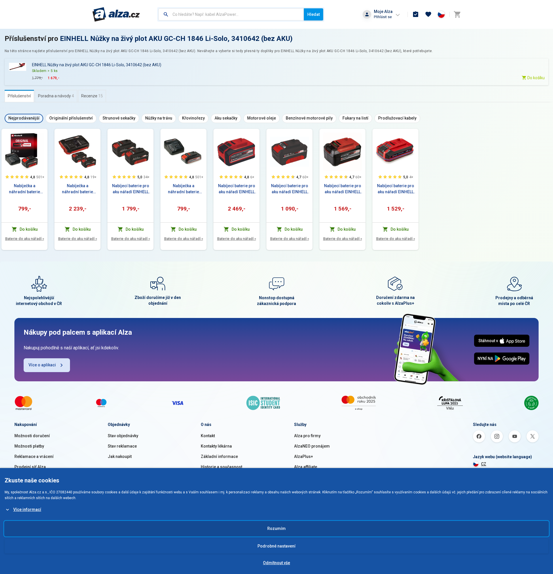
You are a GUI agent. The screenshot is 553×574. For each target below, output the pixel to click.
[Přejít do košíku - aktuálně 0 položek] (457, 14)
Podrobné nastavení (276, 546)
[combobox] (231, 14)
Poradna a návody (56, 96)
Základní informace (219, 456)
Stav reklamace (122, 446)
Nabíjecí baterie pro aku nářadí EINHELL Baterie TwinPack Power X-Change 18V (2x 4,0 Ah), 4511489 (130, 189)
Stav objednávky (123, 435)
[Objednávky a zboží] (415, 14)
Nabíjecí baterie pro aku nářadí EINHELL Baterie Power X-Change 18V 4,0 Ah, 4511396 (289, 189)
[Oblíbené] (428, 14)
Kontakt (208, 435)
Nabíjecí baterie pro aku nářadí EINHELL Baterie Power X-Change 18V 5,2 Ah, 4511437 (342, 189)
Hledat (313, 14)
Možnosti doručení (32, 435)
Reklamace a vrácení (34, 456)
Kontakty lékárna (216, 446)
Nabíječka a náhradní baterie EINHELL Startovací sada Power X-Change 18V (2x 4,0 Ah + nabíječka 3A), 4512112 (77, 189)
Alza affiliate (305, 467)
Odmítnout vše (276, 562)
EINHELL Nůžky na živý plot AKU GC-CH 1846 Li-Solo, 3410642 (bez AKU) (176, 39)
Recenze (92, 96)
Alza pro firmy (307, 435)
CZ (483, 464)
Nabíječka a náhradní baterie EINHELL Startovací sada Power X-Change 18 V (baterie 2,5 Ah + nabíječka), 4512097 (183, 189)
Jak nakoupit (120, 456)
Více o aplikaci (42, 365)
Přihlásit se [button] (383, 17)
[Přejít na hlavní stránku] (116, 14)
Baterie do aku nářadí (24, 238)
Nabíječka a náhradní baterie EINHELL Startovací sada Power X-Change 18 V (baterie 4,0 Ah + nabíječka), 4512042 (24, 189)
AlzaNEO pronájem (312, 446)
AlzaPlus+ (303, 456)
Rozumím (276, 528)
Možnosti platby (29, 446)
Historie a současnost (221, 467)
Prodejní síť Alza (30, 467)
